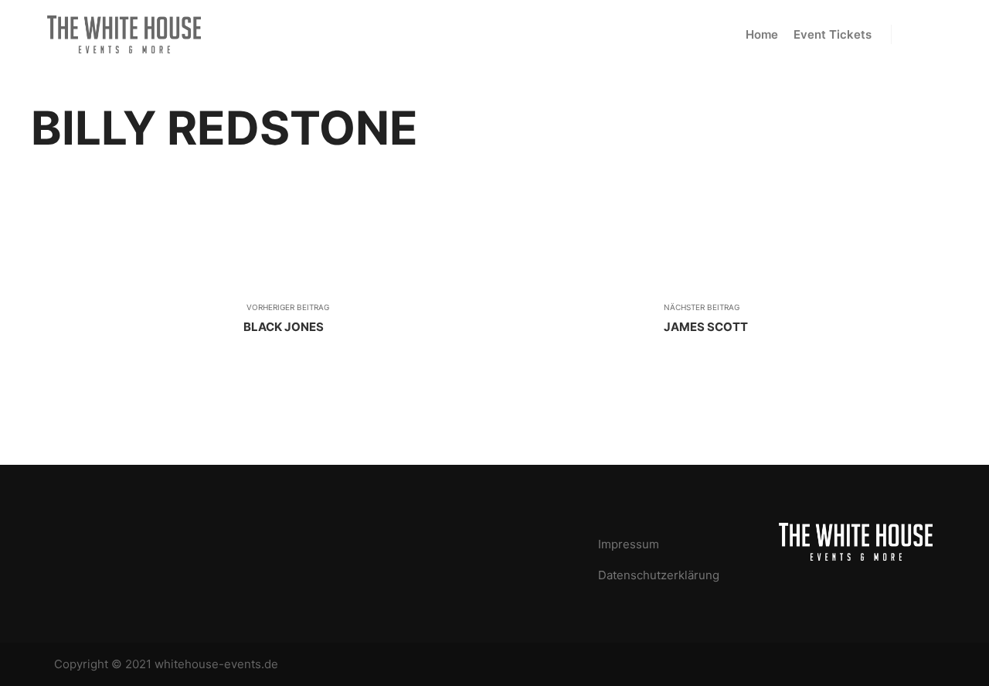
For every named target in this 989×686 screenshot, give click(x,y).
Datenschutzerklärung (658, 575)
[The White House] (123, 34)
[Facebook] (902, 664)
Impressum (628, 544)
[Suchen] (917, 35)
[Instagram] (925, 664)
